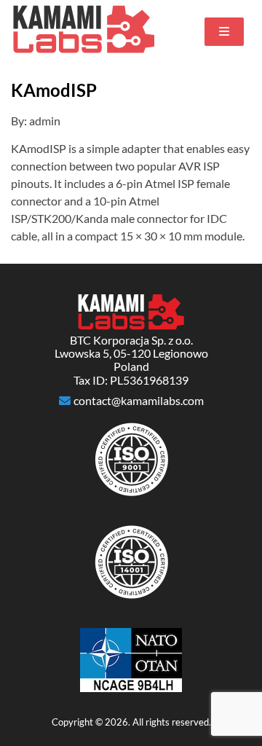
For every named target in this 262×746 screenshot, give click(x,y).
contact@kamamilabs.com (139, 400)
